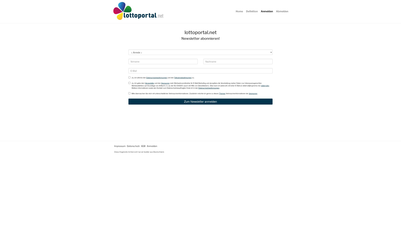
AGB (143, 146)
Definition (252, 11)
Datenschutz (133, 146)
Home (239, 11)
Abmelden (282, 11)
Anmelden (267, 11)
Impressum (120, 146)
